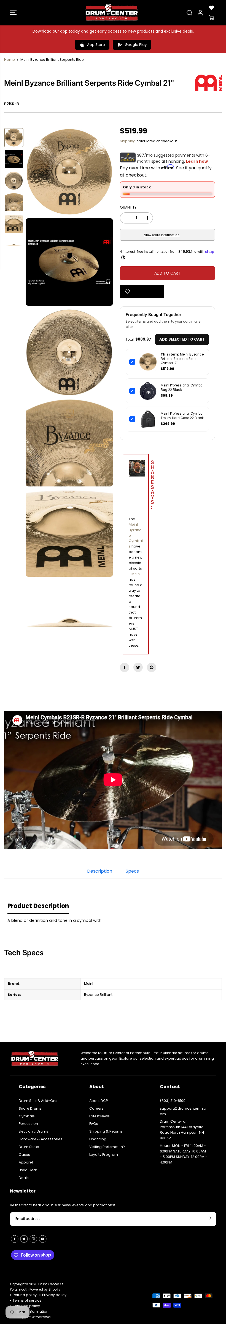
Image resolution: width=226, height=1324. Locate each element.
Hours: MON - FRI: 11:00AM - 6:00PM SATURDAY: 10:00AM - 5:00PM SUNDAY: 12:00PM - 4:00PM (183, 1154)
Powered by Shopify (44, 1289)
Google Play (136, 44)
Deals (24, 1177)
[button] (13, 12)
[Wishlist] (211, 8)
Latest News (99, 1116)
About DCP (98, 1100)
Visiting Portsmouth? (107, 1146)
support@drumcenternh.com (183, 1111)
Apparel (26, 1162)
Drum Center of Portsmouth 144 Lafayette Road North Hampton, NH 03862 (182, 1129)
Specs (132, 871)
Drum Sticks (29, 1146)
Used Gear (28, 1170)
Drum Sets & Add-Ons (38, 1100)
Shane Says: (140, 485)
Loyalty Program (103, 1154)
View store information (161, 235)
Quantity (128, 207)
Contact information (31, 1311)
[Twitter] (138, 667)
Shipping (128, 141)
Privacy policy (54, 1295)
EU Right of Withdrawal (32, 1317)
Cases (24, 1154)
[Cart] (211, 18)
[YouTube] (42, 1239)
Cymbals (27, 1116)
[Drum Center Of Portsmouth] (111, 12)
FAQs (93, 1123)
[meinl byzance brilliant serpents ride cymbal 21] (69, 171)
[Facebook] (124, 667)
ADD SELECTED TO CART (182, 339)
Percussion (28, 1123)
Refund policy (25, 1295)
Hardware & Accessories (40, 1139)
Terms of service (27, 1300)
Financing (97, 1139)
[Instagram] (33, 1239)
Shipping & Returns (106, 1131)
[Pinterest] (151, 667)
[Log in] (200, 13)
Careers (96, 1108)
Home (9, 59)
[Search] (189, 13)
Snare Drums (30, 1108)
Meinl (136, 574)
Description (99, 871)
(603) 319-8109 (172, 1100)
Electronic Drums (33, 1131)
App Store (96, 44)
